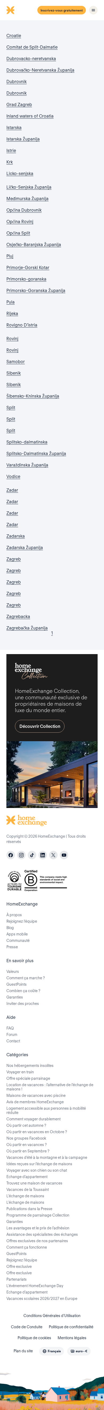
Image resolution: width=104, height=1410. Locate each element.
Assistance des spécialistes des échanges (42, 1234)
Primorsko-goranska (26, 279)
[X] (53, 855)
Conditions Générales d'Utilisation (52, 1316)
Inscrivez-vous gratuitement (62, 10)
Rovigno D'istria (21, 325)
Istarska (14, 127)
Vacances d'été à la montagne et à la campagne (46, 1157)
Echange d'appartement (26, 1177)
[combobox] (51, 1351)
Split (10, 407)
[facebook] (10, 855)
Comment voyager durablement (33, 1119)
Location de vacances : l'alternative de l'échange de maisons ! (49, 1087)
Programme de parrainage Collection (37, 1215)
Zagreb (13, 559)
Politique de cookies (34, 1338)
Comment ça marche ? (25, 978)
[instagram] (21, 855)
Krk (9, 162)
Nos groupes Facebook (26, 1138)
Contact (13, 1041)
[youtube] (64, 855)
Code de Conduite (26, 1327)
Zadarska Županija (24, 547)
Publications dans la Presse (29, 1209)
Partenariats (16, 1279)
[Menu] (93, 10)
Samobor (15, 361)
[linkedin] (42, 855)
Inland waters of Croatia (30, 116)
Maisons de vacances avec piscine (36, 1095)
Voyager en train (20, 1072)
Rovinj (12, 338)
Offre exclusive (19, 1266)
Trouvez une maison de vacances (34, 1183)
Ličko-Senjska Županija (28, 187)
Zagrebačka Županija (27, 628)
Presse (12, 947)
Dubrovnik (16, 81)
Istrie (11, 150)
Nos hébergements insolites (30, 1065)
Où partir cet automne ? (26, 1125)
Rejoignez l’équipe (21, 921)
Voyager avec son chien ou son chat (36, 1170)
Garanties (14, 997)
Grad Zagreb (19, 104)
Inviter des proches (22, 1003)
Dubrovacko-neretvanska (31, 58)
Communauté (18, 940)
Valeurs (12, 971)
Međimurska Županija (27, 198)
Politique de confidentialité (71, 1327)
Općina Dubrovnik (24, 210)
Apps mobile (17, 934)
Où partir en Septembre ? (27, 1151)
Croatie (13, 35)
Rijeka (12, 313)
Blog (10, 928)
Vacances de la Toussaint (27, 1189)
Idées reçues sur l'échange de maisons (39, 1164)
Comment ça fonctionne (26, 1247)
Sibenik (13, 373)
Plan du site (23, 1351)
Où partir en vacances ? (26, 1145)
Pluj (9, 256)
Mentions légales (72, 1338)
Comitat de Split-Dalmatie (32, 47)
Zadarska (15, 536)
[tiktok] (32, 855)
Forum (11, 1034)
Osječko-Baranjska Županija (33, 244)
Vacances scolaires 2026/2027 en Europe (41, 1298)
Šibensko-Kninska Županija (32, 396)
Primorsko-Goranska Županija (35, 290)
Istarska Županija (23, 139)
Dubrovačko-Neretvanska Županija (40, 70)
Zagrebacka (18, 616)
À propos (14, 915)
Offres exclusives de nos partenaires (37, 1241)
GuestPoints (16, 984)
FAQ (10, 1028)
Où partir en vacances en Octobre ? (36, 1132)
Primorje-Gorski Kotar (27, 267)
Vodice (13, 476)
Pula (10, 302)
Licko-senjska (19, 173)
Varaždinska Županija (27, 465)
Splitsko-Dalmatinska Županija (36, 453)
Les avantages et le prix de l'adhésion (37, 1228)
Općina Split (18, 233)
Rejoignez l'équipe (21, 1260)
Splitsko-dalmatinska (26, 442)
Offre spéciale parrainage (28, 1078)
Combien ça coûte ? (23, 991)
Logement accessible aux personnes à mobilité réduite (46, 1110)
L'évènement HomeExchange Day (34, 1286)
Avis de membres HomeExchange (35, 1102)
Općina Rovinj (19, 221)
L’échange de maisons (25, 1196)
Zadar (12, 490)
